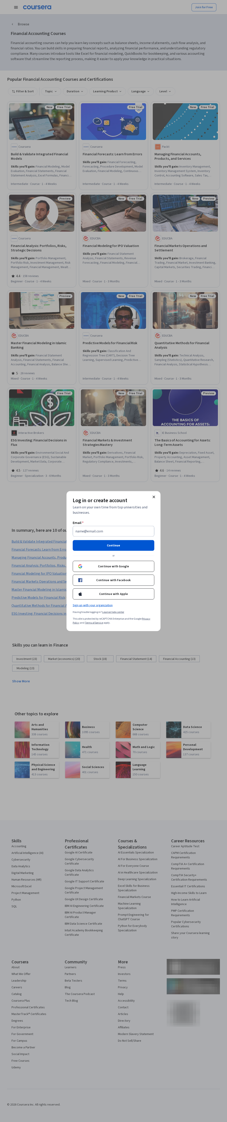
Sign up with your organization (93, 605)
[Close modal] (154, 497)
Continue (113, 545)
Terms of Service (94, 623)
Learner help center (113, 612)
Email (78, 522)
